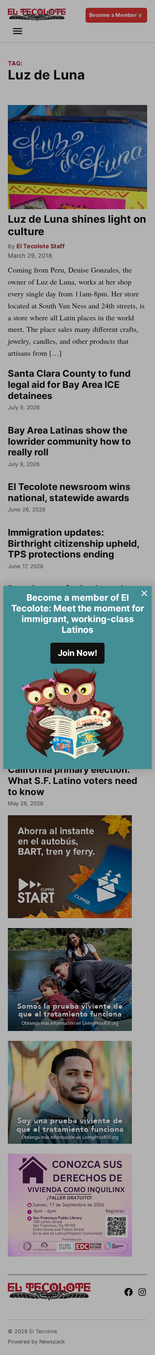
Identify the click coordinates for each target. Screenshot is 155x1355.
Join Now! (77, 653)
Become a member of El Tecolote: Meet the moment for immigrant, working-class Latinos (77, 613)
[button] (77, 677)
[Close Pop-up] (144, 593)
